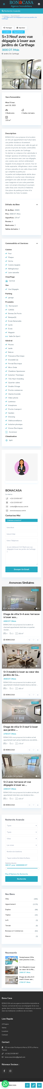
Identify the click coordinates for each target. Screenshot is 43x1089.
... (9, 630)
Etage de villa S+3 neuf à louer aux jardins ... (20, 728)
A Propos (5, 1024)
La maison (5, 16)
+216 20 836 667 (16, 498)
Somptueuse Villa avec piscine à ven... (27, 958)
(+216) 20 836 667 (12, 1054)
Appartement (15, 16)
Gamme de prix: (11, 863)
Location (7, 32)
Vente (4, 1028)
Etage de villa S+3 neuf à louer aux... (26, 978)
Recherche (21, 879)
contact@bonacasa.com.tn (19, 507)
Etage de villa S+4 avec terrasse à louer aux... (21, 616)
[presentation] (6, 71)
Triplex (8, 915)
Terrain (8, 925)
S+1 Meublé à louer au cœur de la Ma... (27, 968)
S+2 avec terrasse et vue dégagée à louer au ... (17, 783)
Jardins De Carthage (11, 54)
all (6, 608)
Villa (7, 899)
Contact (5, 1035)
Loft (6, 920)
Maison (8, 936)
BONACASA (13, 490)
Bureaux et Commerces (14, 931)
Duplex (8, 909)
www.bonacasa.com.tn (18, 511)
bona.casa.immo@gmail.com (15, 1057)
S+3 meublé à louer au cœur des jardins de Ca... (21, 673)
